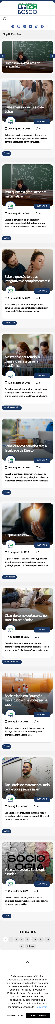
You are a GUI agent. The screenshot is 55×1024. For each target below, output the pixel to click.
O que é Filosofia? (17, 535)
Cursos (7, 153)
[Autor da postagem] (10, 121)
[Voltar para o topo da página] (27, 962)
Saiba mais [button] (41, 1007)
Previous (2, 56)
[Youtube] (30, 26)
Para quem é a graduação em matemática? (20, 42)
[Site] (13, 26)
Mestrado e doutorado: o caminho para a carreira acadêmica (22, 361)
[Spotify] (25, 26)
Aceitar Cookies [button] (38, 1015)
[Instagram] (19, 26)
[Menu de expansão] (50, 19)
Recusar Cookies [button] (15, 1015)
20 (41, 939)
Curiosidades (9, 323)
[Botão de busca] (4, 19)
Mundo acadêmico (12, 407)
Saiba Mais (41, 121)
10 (34, 939)
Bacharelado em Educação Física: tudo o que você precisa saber (26, 700)
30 (47, 939)
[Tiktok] (36, 26)
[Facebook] (42, 26)
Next (52, 56)
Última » (30, 946)
